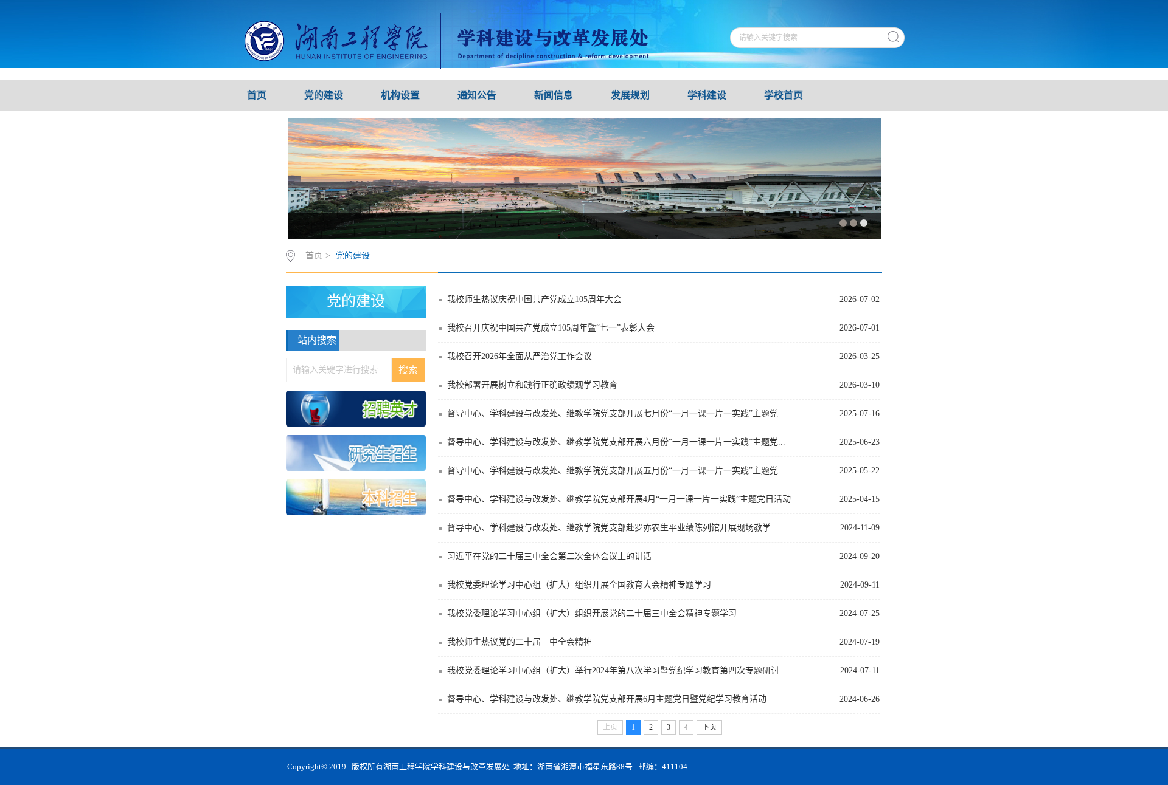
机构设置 (400, 95)
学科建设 (706, 95)
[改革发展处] (463, 39)
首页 (256, 95)
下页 (709, 727)
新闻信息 (553, 95)
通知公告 (476, 95)
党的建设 (323, 95)
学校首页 (783, 95)
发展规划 (630, 95)
